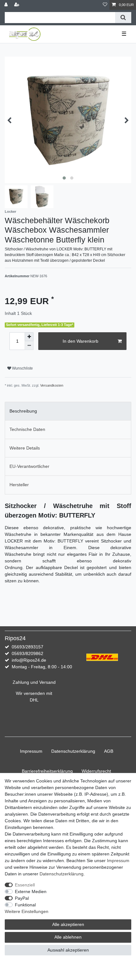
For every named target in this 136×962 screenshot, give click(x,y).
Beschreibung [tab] (23, 411)
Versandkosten (51, 385)
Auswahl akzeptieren (68, 950)
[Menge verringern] (29, 345)
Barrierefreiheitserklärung (47, 771)
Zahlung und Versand (34, 682)
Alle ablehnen (68, 937)
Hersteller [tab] (19, 484)
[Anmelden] (6, 5)
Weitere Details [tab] (24, 447)
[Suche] (123, 17)
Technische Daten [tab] (27, 429)
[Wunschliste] (105, 5)
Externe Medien (30, 891)
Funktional (25, 904)
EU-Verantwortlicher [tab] (29, 466)
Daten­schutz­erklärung (73, 751)
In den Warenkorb (80, 341)
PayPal (22, 898)
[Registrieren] (17, 5)
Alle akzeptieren (68, 924)
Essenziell (25, 884)
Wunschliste (22, 368)
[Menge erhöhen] (29, 336)
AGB (108, 751)
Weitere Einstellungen (26, 911)
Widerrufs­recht (96, 771)
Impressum (31, 751)
